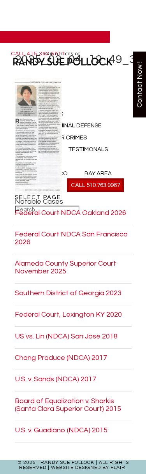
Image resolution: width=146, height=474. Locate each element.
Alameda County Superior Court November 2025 (65, 267)
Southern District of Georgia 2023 (68, 293)
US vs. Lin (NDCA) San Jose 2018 (66, 336)
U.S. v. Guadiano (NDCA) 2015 (61, 430)
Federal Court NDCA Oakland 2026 (70, 213)
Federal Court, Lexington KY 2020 (68, 314)
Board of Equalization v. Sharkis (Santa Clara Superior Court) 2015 (68, 404)
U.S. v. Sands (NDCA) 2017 (55, 379)
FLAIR (118, 467)
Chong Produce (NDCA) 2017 (61, 357)
